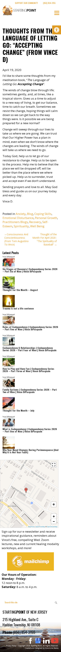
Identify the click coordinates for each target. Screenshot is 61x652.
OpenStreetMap (52, 527)
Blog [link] (30, 214)
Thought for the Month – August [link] (20, 290)
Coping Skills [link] (43, 214)
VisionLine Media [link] (51, 648)
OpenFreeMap (40, 527)
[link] (56, 29)
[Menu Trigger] (57, 12)
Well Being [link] (37, 226)
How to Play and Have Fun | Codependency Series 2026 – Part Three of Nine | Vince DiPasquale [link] (28, 370)
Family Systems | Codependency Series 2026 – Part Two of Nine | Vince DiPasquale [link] (30, 391)
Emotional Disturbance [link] (18, 218)
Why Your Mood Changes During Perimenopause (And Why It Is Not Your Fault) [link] (30, 451)
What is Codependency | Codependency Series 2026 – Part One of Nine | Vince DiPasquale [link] (30, 430)
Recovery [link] (35, 222)
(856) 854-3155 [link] (49, 3)
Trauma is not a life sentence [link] (18, 308)
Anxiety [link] (21, 214)
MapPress (31, 527)
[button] (26, 490)
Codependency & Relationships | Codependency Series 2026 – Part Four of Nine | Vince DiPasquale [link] (29, 349)
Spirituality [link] (21, 226)
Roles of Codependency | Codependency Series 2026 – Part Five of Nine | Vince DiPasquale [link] (30, 328)
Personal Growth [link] (46, 218)
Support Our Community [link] (26, 3)
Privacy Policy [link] (11, 646)
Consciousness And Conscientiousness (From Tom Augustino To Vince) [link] (16, 239)
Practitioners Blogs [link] (15, 222)
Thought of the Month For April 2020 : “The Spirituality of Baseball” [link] (44, 239)
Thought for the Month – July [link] (18, 410)
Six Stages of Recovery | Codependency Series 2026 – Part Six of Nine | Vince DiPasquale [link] (30, 270)
